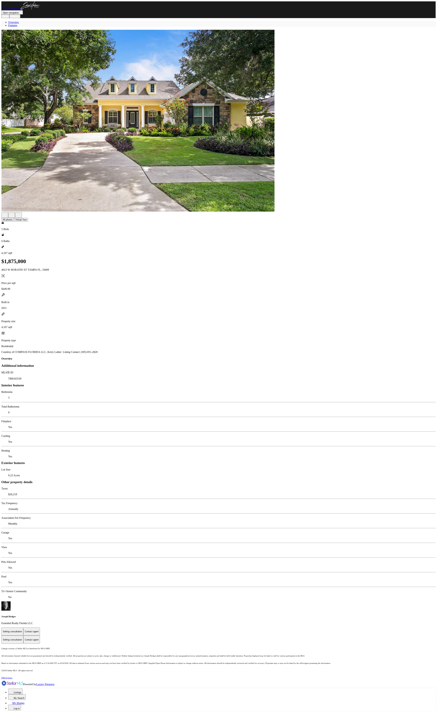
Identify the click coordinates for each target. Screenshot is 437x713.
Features (12, 25)
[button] (218, 121)
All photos (8, 219)
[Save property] (11, 215)
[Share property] (18, 215)
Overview (13, 22)
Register (15, 16)
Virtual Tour (21, 219)
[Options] (4, 215)
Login (5, 16)
